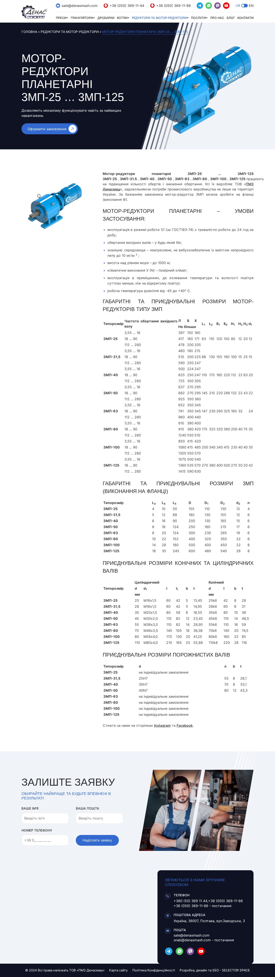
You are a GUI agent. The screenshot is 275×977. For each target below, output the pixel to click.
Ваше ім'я (29, 808)
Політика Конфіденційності (153, 970)
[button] (244, 5)
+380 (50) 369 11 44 (190, 901)
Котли (122, 18)
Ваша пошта (87, 808)
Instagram (162, 725)
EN (251, 5)
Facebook (185, 725)
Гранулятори (82, 18)
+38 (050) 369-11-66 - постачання (202, 906)
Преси (61, 18)
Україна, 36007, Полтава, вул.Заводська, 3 (209, 921)
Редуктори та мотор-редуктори (159, 18)
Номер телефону (36, 830)
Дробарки (106, 18)
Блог (231, 18)
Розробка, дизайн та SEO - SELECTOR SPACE (215, 970)
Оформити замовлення (47, 129)
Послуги (198, 18)
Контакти (245, 18)
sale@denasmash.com (80, 5)
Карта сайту (118, 970)
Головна (29, 32)
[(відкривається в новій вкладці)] (200, 5)
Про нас (217, 18)
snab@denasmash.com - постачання (204, 940)
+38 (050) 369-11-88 (173, 5)
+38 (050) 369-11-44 (127, 5)
